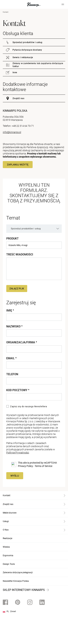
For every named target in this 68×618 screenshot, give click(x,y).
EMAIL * (11, 358)
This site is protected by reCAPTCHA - (37, 464)
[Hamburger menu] (62, 4)
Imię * (10, 310)
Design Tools (9, 564)
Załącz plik (16, 288)
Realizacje (7, 538)
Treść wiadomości (19, 254)
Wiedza (6, 547)
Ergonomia (8, 555)
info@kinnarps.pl (12, 132)
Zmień (13, 611)
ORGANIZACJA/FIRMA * (21, 342)
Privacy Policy (25, 466)
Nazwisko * (14, 326)
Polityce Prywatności (17, 452)
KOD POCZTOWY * (17, 390)
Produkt (12, 238)
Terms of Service (43, 466)
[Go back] (7, 4)
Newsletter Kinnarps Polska (16, 581)
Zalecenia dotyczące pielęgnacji (18, 572)
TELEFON (12, 374)
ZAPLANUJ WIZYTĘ (17, 164)
